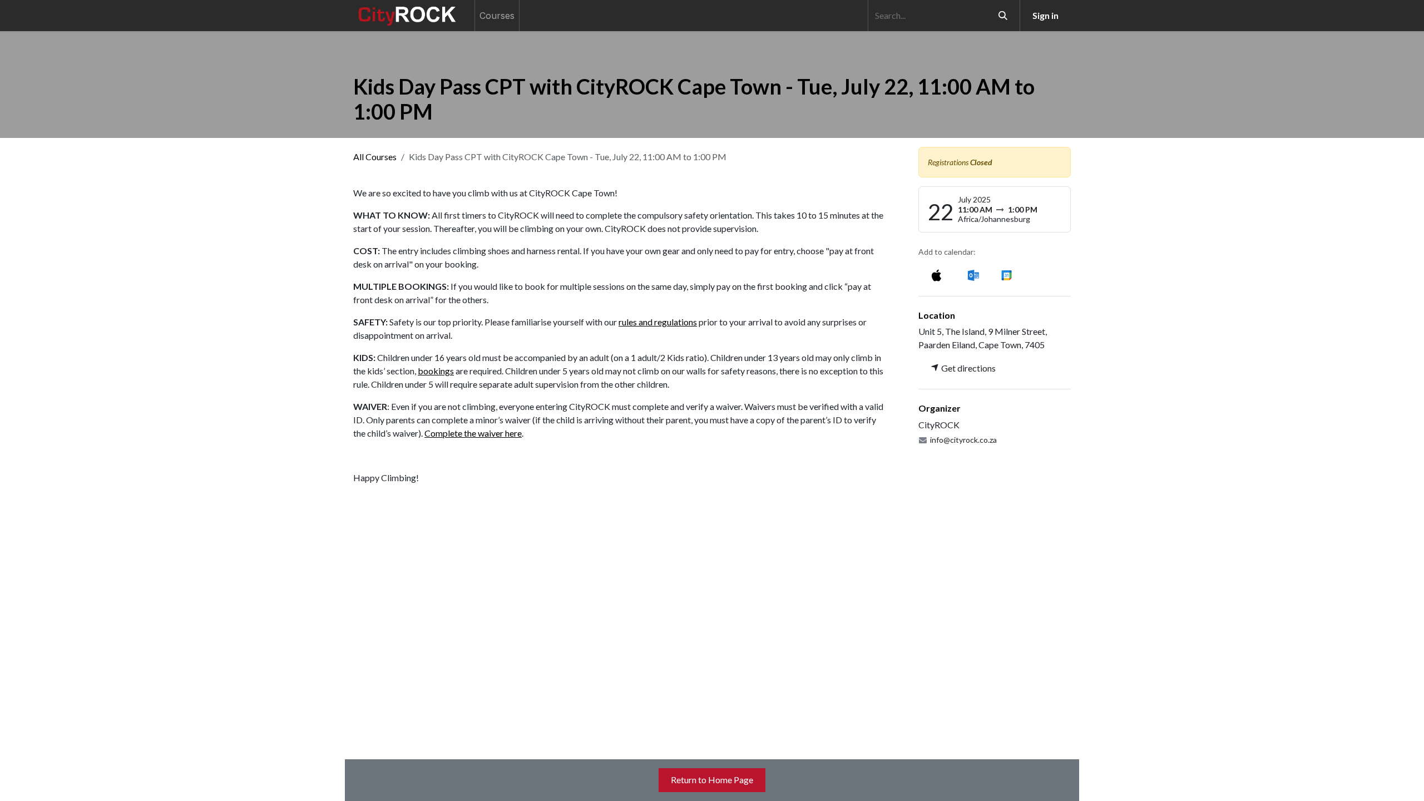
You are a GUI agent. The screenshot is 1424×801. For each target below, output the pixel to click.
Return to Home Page (712, 779)
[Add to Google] (1006, 274)
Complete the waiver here (473, 433)
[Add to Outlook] (973, 274)
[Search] (1003, 15)
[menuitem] (497, 15)
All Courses (375, 156)
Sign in (1045, 15)
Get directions (968, 368)
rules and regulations (658, 322)
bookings (436, 370)
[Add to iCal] (936, 274)
